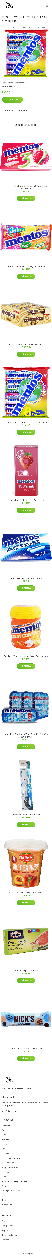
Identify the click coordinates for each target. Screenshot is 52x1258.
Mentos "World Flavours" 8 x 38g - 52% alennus (26, 422)
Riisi (3, 1195)
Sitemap (5, 1240)
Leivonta (5, 1153)
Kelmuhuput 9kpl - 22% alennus (26, 970)
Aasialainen (7, 1125)
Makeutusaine (8, 1163)
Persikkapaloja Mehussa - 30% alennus (26, 892)
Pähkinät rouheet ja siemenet (15, 1181)
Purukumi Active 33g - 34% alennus (26, 578)
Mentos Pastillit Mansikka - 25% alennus (26, 500)
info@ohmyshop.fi (10, 1111)
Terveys (5, 1200)
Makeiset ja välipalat (11, 1158)
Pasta (4, 1186)
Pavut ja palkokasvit (11, 1191)
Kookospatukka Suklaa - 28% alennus (26, 1048)
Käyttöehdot (7, 1230)
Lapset (5, 1144)
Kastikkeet (6, 1139)
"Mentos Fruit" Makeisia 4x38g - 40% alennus (26, 266)
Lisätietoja (12, 99)
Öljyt (4, 1177)
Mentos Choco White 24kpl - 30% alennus (26, 344)
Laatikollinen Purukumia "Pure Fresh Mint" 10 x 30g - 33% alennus (26, 735)
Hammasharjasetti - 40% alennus (26, 814)
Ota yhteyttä (7, 1226)
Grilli (4, 1130)
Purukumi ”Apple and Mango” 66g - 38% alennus (26, 656)
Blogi (4, 1221)
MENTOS (28, 83)
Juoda (4, 1135)
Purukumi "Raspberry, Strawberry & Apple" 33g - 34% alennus (26, 187)
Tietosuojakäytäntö (10, 1235)
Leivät (4, 1149)
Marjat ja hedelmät (10, 1167)
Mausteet (6, 1172)
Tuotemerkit (18, 83)
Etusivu (5, 24)
